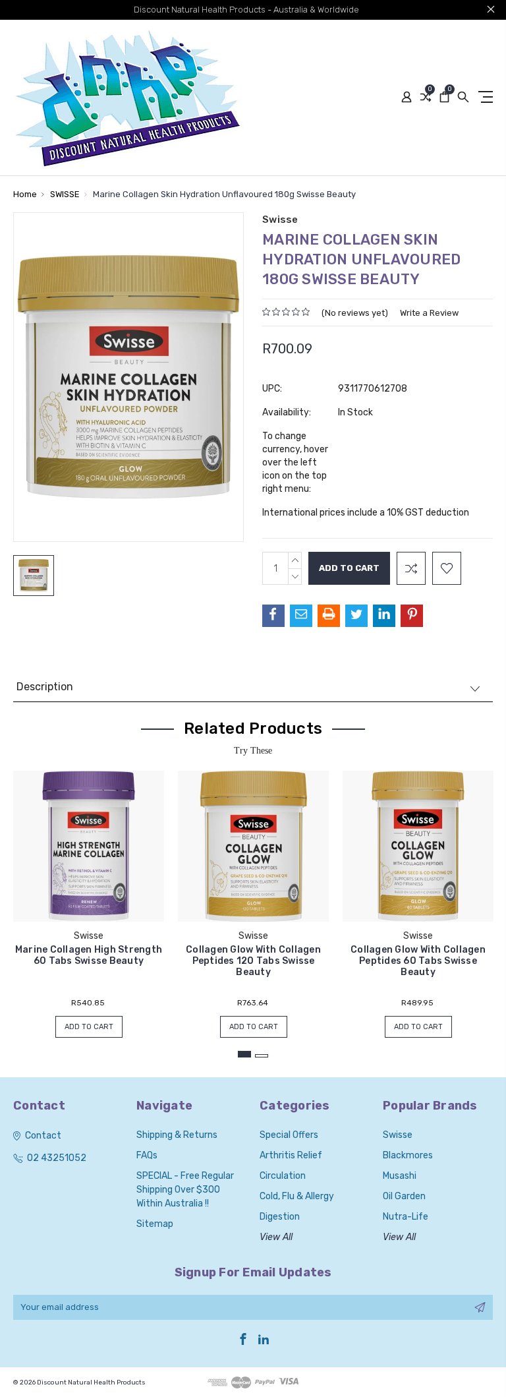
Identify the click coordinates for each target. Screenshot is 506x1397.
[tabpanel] (89, 898)
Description (44, 686)
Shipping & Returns (176, 1135)
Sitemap (154, 1224)
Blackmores (408, 1155)
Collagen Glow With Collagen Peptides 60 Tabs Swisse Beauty (418, 961)
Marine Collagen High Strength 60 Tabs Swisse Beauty (88, 955)
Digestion (280, 1216)
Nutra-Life (405, 1216)
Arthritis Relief (291, 1155)
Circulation (283, 1175)
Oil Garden (404, 1196)
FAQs (146, 1155)
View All (276, 1237)
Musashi (399, 1175)
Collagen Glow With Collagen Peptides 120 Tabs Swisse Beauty (253, 961)
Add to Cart (89, 1027)
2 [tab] (261, 1055)
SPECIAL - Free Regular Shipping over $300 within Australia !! (185, 1189)
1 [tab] (244, 1054)
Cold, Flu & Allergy (297, 1196)
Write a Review (429, 313)
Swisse (397, 1135)
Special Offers (289, 1135)
